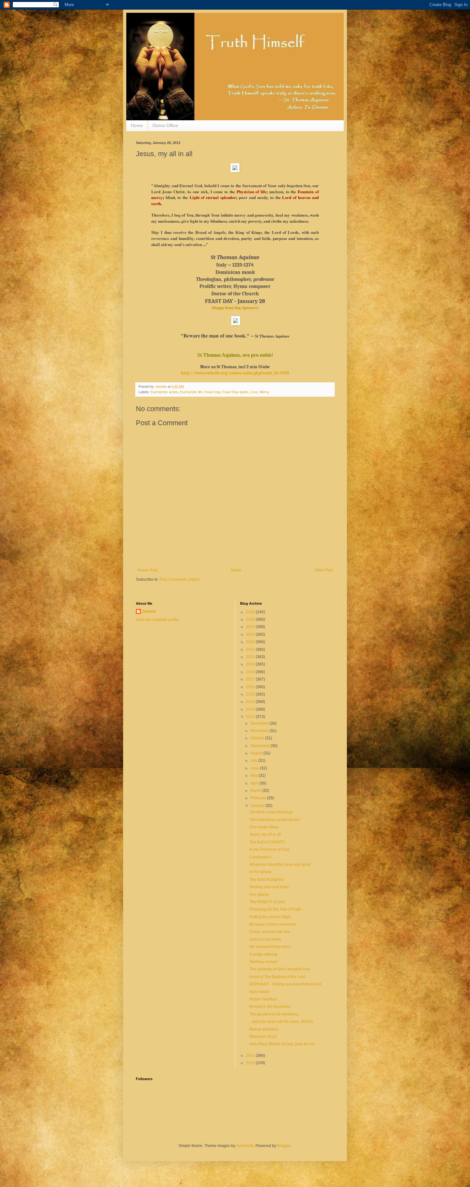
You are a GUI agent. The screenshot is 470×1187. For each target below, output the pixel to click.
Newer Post (147, 570)
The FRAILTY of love (267, 902)
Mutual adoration (264, 1029)
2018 (251, 672)
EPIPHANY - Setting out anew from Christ (285, 984)
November (260, 731)
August (256, 753)
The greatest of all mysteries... (275, 1014)
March (256, 790)
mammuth (245, 1145)
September (260, 746)
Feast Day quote (235, 392)
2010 (251, 1063)
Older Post (323, 570)
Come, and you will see (269, 931)
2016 (251, 687)
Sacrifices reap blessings (271, 812)
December (260, 723)
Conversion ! (260, 857)
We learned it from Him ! (270, 946)
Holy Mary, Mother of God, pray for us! (281, 1044)
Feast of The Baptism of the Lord (277, 977)
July (254, 760)
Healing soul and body (269, 887)
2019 (251, 664)
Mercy (265, 392)
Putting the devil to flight (270, 917)
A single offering (263, 954)
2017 (251, 679)
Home (137, 125)
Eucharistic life (191, 392)
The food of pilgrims (266, 879)
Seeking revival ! (263, 962)
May (254, 775)
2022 (251, 642)
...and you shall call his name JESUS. (281, 1021)
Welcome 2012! (263, 1036)
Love (254, 392)
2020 (251, 657)
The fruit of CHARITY (267, 842)
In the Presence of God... (270, 849)
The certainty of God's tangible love (279, 969)
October (257, 738)
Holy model (259, 992)
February (258, 798)
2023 (251, 634)
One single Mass (263, 827)
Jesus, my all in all (265, 834)
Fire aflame (259, 894)
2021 (251, 649)
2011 (251, 1055)
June (255, 768)
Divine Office (165, 125)
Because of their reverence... (274, 924)
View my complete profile (157, 619)
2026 (251, 612)
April (254, 783)
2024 (251, 627)
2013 (251, 709)
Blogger (284, 1145)
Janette (149, 611)
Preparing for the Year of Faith (275, 909)
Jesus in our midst (265, 939)
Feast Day (212, 392)
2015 (251, 694)
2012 (251, 716)
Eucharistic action (164, 392)
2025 (251, 619)
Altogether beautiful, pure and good (280, 864)
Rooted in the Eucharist (269, 1006)
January (257, 805)
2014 (251, 701)
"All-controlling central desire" (275, 819)
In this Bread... (261, 872)
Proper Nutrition (263, 999)
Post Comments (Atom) (180, 579)
